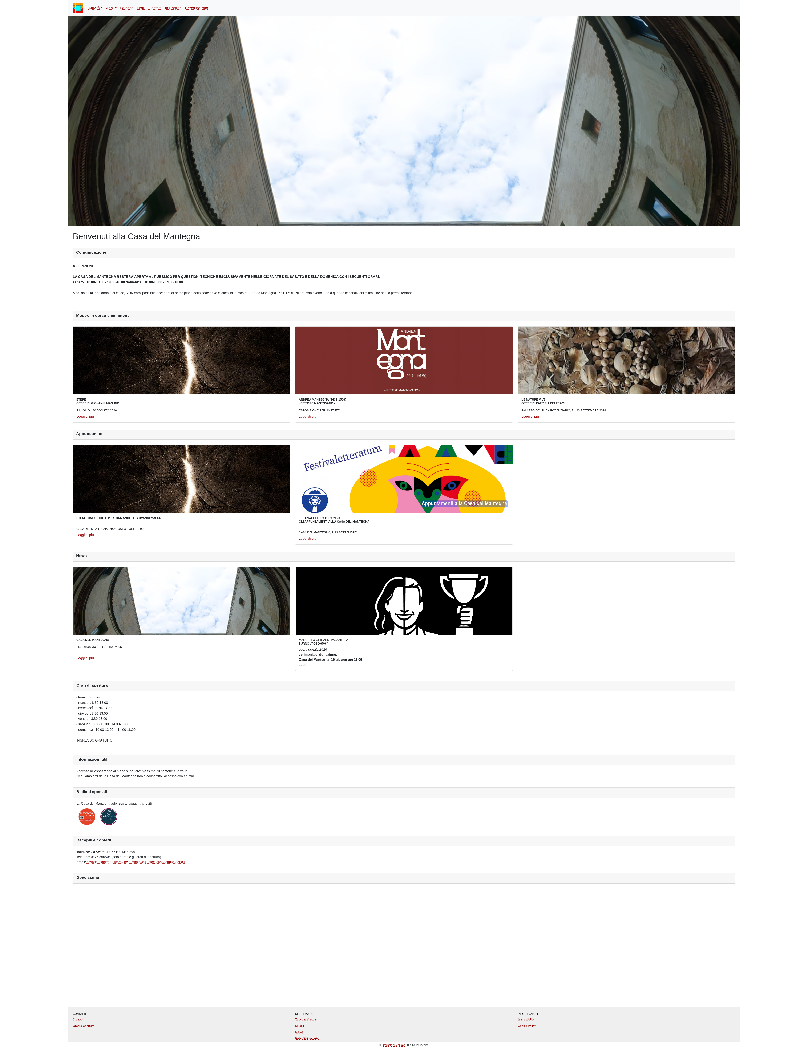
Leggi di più (85, 416)
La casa (126, 8)
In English (173, 8)
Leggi (303, 664)
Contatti (155, 8)
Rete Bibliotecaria (307, 1038)
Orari (141, 8)
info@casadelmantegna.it (167, 862)
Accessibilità (526, 1019)
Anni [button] (110, 8)
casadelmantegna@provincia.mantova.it (117, 862)
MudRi (299, 1025)
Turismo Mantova (306, 1019)
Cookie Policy (527, 1025)
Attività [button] (94, 8)
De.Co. (299, 1032)
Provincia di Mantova (393, 1045)
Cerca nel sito (196, 8)
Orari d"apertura (83, 1025)
